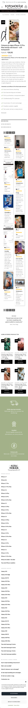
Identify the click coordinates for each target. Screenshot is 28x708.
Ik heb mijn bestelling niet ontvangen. (11, 672)
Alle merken (5, 14)
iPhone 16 (4, 490)
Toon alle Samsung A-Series (8, 647)
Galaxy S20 (4, 631)
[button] (26, 682)
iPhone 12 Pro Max (21, 14)
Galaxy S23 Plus (5, 601)
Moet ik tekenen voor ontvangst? (10, 669)
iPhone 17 (4, 476)
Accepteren (14, 693)
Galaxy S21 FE (5, 621)
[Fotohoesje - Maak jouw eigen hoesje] (14, 7)
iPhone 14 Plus (5, 520)
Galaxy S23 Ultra (5, 604)
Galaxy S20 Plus (5, 637)
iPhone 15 (4, 503)
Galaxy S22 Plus (5, 611)
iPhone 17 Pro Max (6, 486)
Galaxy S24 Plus (5, 591)
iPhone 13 (4, 529)
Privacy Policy (16, 705)
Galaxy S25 (4, 571)
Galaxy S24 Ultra (5, 594)
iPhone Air (4, 480)
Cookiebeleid (10, 705)
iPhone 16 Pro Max (6, 500)
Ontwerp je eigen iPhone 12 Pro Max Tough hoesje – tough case (7, 356)
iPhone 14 (4, 516)
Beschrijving (4, 121)
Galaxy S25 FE (5, 578)
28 (13, 132)
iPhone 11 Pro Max (6, 556)
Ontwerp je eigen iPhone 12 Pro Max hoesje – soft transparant (20, 356)
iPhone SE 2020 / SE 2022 (8, 559)
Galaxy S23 (4, 597)
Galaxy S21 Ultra (5, 627)
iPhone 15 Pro (5, 510)
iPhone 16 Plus (5, 493)
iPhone (12, 14)
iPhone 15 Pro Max (6, 513)
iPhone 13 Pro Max (6, 536)
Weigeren (14, 697)
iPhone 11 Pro (5, 553)
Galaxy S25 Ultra (5, 584)
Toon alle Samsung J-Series (8, 651)
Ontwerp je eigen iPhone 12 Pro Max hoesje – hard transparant (7, 385)
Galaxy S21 (4, 617)
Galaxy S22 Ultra (5, 614)
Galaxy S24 (4, 588)
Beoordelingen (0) (6, 127)
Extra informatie (6, 124)
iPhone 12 (4, 539)
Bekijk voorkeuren (14, 701)
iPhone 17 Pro (5, 483)
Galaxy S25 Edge (5, 574)
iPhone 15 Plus (5, 506)
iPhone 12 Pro (5, 543)
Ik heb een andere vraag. (7, 675)
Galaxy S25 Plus (5, 581)
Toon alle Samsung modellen (8, 654)
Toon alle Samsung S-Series (8, 644)
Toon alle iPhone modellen (8, 563)
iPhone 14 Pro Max (6, 526)
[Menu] (2, 7)
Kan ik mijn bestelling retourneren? (10, 662)
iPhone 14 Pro (5, 523)
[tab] (14, 121)
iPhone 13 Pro (5, 533)
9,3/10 (10, 55)
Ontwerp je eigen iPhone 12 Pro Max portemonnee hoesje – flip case (21, 385)
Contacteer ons (5, 679)
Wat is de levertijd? (6, 666)
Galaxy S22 (4, 607)
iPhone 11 (4, 549)
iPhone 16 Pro (5, 496)
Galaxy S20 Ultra (5, 641)
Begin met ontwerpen (6, 361)
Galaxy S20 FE (5, 634)
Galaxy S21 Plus (5, 624)
